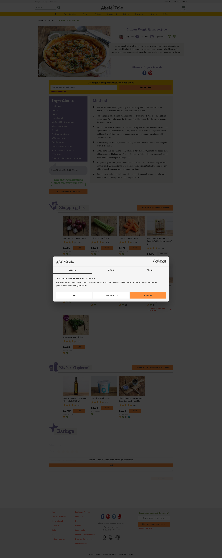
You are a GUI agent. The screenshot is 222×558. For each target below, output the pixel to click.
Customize (109, 295)
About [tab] (149, 270)
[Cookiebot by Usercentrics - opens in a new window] (155, 261)
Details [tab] (111, 270)
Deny (74, 295)
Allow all (148, 295)
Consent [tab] (72, 270)
